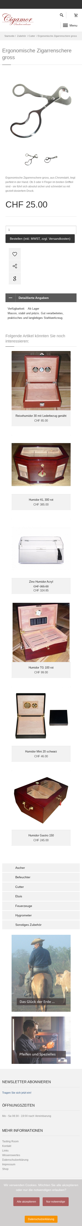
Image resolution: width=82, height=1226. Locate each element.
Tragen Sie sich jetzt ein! (16, 1092)
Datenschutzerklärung (15, 1159)
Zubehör (21, 36)
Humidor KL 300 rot (41, 499)
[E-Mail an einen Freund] (41, 266)
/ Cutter (31, 36)
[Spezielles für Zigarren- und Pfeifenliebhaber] (41, 1040)
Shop (5, 1169)
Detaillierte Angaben (34, 298)
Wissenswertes (11, 1155)
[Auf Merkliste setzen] (41, 254)
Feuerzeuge (23, 906)
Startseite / (10, 36)
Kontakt (6, 1146)
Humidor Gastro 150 (41, 835)
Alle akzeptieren (26, 1201)
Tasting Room (10, 1141)
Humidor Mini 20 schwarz (41, 751)
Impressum (8, 1164)
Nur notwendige (55, 1201)
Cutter (19, 887)
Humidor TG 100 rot (41, 667)
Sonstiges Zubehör (28, 924)
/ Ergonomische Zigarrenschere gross (56, 36)
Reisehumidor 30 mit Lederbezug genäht (41, 415)
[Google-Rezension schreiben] (41, 278)
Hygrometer (23, 915)
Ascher (20, 867)
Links (5, 1150)
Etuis (18, 896)
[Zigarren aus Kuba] (41, 973)
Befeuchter (22, 877)
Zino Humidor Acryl (41, 581)
